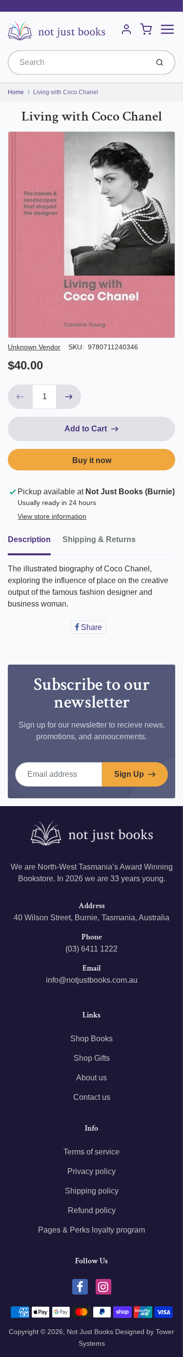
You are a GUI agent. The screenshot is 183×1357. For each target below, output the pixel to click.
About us (91, 1077)
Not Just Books (90, 1332)
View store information (52, 516)
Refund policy (92, 1210)
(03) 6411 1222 (91, 949)
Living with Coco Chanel (65, 92)
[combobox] (77, 62)
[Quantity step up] (69, 397)
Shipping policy (92, 1191)
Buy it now (91, 460)
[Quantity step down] (20, 397)
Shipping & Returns (99, 539)
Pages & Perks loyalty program (91, 1230)
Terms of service (91, 1152)
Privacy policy (91, 1171)
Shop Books (91, 1038)
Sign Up (129, 774)
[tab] (35, 542)
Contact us (91, 1097)
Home (16, 92)
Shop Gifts (92, 1058)
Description (29, 539)
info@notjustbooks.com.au (92, 980)
